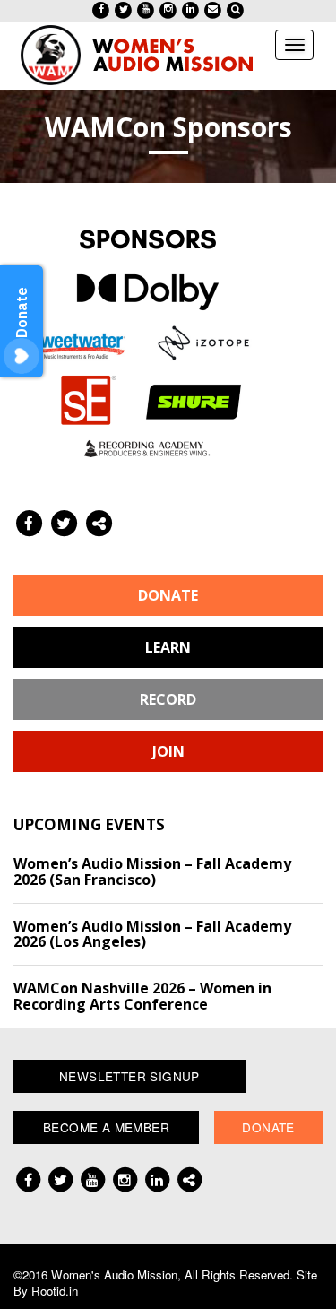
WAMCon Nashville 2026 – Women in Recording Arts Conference (142, 996)
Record (168, 699)
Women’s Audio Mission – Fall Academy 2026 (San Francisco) (152, 871)
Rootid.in (54, 1290)
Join (168, 751)
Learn (168, 647)
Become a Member (106, 1127)
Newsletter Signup (129, 1076)
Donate (168, 595)
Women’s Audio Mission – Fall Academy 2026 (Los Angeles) (152, 934)
